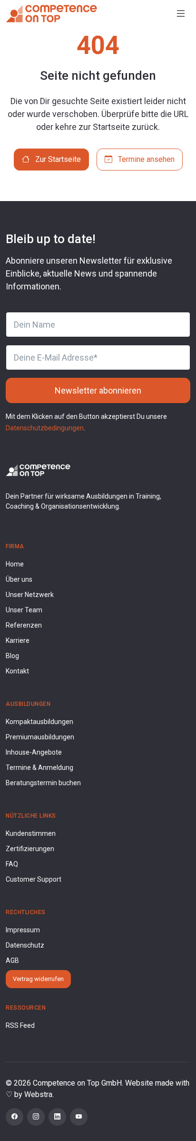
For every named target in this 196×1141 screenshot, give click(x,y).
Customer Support (33, 879)
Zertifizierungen (30, 849)
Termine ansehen (145, 159)
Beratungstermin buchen (43, 783)
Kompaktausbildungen (39, 721)
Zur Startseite (57, 159)
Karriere (17, 640)
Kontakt (17, 671)
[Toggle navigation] (180, 13)
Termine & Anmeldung (39, 767)
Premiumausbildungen (40, 737)
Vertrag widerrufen (38, 978)
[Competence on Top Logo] (38, 469)
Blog (12, 656)
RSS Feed (20, 1025)
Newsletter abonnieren (98, 390)
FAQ (12, 864)
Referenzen (24, 625)
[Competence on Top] (51, 13)
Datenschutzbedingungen (45, 428)
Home (15, 564)
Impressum (23, 930)
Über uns (19, 579)
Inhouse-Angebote (34, 752)
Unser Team (24, 610)
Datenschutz (25, 945)
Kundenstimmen (31, 833)
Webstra (38, 1094)
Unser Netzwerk (30, 594)
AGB (12, 960)
